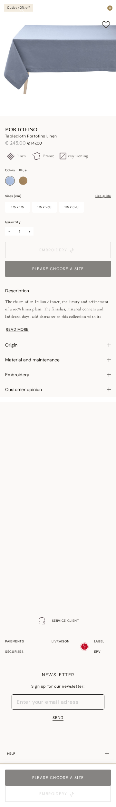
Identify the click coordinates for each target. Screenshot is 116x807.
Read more (17, 329)
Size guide (103, 196)
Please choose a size (58, 268)
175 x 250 (44, 207)
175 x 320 (71, 207)
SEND (58, 717)
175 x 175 (17, 207)
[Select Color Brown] (23, 181)
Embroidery (53, 250)
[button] (97, 9)
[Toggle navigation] (10, 9)
